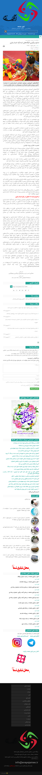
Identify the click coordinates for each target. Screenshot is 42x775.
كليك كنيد (37, 579)
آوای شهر (28, 698)
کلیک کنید (36, 590)
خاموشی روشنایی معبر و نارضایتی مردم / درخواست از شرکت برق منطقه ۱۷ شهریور (16, 509)
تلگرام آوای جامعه (34, 636)
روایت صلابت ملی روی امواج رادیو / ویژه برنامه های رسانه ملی (23, 484)
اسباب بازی (36, 299)
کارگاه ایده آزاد (29, 299)
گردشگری (28, 707)
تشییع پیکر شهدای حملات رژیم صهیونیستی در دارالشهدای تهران (23, 481)
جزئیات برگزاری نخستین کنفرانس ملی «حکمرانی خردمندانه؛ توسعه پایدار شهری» (21, 321)
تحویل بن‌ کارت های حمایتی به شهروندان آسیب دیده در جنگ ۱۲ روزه (22, 453)
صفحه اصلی (27, 686)
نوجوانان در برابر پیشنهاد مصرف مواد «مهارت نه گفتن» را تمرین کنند (23, 307)
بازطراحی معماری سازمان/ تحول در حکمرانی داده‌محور (26, 337)
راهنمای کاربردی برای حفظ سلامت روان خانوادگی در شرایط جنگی (22, 487)
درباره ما (28, 719)
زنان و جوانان (27, 704)
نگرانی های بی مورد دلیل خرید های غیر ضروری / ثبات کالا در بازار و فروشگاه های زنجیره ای (21, 472)
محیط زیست (27, 713)
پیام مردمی (27, 725)
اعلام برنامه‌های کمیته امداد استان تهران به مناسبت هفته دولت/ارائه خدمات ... (22, 330)
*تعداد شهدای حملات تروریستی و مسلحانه (29, 446)
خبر (37, 45)
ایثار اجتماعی (27, 710)
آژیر (29, 695)
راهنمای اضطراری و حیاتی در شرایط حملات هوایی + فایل (24, 476)
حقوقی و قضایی (26, 701)
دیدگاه (37, 365)
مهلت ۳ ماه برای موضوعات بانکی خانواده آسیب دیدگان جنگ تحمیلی (22, 459)
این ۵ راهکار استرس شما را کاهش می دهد (28, 464)
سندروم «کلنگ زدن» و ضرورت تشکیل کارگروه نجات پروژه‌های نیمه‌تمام (22, 313)
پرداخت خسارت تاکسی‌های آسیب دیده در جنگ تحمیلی (25, 456)
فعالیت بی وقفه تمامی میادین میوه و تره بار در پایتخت (26, 443)
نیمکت (28, 45)
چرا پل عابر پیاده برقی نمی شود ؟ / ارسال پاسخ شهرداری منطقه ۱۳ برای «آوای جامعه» (16, 528)
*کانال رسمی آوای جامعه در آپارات (31, 651)
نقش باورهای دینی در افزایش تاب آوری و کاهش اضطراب (24, 461)
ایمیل (37, 379)
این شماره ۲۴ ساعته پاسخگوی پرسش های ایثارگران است (25, 479)
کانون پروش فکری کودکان (18, 299)
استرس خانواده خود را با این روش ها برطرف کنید (26, 489)
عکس (29, 716)
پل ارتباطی (27, 499)
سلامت (28, 689)
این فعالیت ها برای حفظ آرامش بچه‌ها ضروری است (26, 469)
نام (37, 376)
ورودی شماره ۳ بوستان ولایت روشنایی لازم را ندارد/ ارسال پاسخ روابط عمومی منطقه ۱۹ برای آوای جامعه (16, 556)
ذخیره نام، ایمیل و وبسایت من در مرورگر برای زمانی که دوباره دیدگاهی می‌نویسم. (22, 382)
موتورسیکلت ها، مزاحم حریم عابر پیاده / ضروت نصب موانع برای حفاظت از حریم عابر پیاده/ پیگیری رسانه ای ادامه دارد (16, 538)
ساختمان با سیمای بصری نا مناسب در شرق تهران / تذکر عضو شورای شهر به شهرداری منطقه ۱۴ (16, 519)
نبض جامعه (33, 45)
